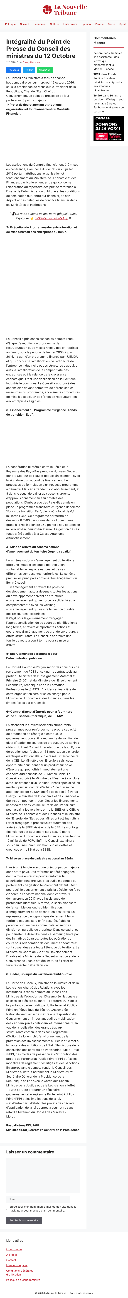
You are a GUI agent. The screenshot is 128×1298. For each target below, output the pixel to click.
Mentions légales (16, 1265)
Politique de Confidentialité (23, 1279)
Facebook (14, 70)
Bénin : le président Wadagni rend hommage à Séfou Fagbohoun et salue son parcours (109, 103)
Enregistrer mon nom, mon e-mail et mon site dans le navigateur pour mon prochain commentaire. (43, 1208)
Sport (122, 24)
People (99, 24)
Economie (39, 24)
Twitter (29, 70)
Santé (111, 24)
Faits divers (70, 24)
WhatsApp (44, 70)
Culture (54, 24)
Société (24, 24)
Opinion (86, 24)
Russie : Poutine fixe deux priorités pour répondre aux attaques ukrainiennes (108, 82)
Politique (10, 24)
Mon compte (14, 1249)
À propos (11, 1254)
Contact (11, 1260)
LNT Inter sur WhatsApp (51, 218)
